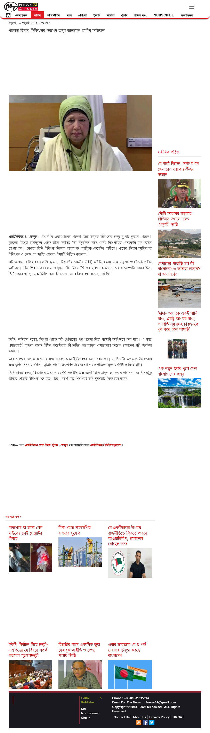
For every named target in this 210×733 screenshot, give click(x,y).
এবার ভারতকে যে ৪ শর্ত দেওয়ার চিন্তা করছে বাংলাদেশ (127, 649)
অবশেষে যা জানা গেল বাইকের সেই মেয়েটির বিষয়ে (25, 532)
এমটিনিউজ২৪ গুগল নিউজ (37, 445)
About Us (139, 717)
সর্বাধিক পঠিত (168, 151)
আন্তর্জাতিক (53, 15)
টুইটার (55, 445)
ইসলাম (96, 15)
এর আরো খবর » (14, 516)
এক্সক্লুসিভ (21, 15)
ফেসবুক (64, 445)
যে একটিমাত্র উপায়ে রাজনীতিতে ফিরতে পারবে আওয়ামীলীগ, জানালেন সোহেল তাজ (127, 535)
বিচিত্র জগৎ (140, 15)
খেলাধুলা (82, 15)
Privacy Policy (159, 717)
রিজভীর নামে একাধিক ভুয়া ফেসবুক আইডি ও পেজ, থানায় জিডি (79, 649)
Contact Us (122, 717)
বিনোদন (110, 15)
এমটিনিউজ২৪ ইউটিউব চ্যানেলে (105, 445)
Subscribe (164, 15)
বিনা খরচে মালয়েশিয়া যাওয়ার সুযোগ (74, 529)
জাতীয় (37, 15)
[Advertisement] (80, 63)
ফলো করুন (187, 15)
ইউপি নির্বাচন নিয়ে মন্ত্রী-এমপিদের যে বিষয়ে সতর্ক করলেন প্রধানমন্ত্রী (28, 649)
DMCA (177, 717)
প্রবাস (124, 15)
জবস (69, 15)
